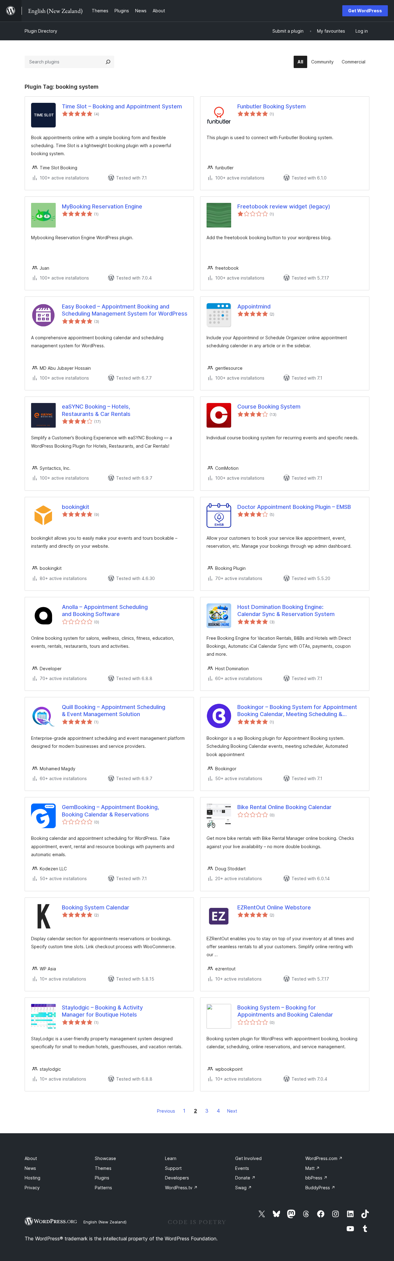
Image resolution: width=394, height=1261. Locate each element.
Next (232, 1111)
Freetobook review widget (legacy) (283, 206)
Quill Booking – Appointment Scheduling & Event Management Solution (113, 710)
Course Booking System (268, 406)
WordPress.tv (181, 1187)
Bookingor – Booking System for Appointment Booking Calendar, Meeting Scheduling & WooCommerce (297, 711)
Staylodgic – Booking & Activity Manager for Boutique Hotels (102, 1011)
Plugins (102, 1177)
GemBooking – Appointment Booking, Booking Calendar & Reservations (110, 810)
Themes (103, 1168)
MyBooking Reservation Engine (102, 206)
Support (173, 1168)
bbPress (316, 1177)
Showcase (105, 1158)
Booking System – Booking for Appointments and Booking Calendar (285, 1011)
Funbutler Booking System (271, 106)
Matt (312, 1168)
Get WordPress (365, 10)
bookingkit (75, 507)
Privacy (32, 1187)
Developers (177, 1177)
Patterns (103, 1187)
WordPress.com (324, 1158)
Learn (170, 1158)
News (30, 1168)
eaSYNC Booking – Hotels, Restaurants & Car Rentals (96, 410)
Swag (243, 1187)
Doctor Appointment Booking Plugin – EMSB (294, 507)
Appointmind (254, 306)
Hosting (32, 1177)
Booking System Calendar (95, 907)
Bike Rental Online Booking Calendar (284, 807)
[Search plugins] (108, 62)
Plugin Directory (41, 31)
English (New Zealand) (105, 1221)
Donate (245, 1177)
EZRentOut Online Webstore (274, 907)
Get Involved (248, 1158)
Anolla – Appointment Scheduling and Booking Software (105, 610)
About (31, 1158)
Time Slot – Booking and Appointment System (122, 106)
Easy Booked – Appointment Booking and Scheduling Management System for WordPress (124, 310)
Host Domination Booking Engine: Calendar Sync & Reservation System (286, 610)
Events (242, 1168)
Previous (166, 1111)
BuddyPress (320, 1187)
